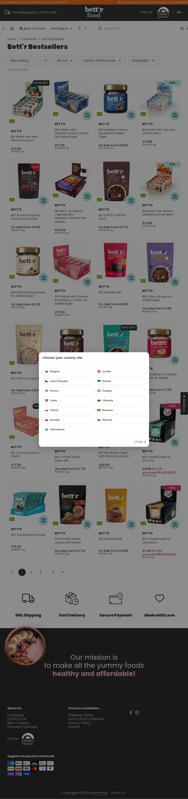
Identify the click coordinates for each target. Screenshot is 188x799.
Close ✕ (140, 442)
